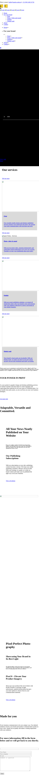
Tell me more (6, 178)
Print (5, 216)
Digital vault (7, 351)
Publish (6, 295)
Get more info (4, 399)
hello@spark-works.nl (15, 2)
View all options (10, 481)
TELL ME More (3, 160)
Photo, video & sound (10, 241)
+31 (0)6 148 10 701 (28, 2)
